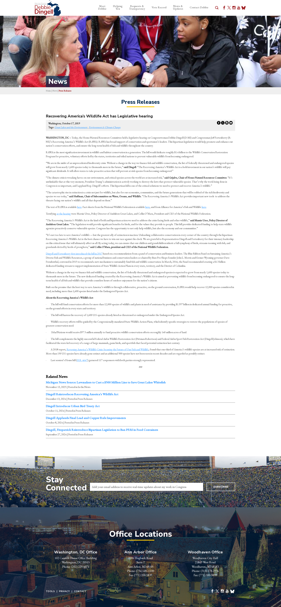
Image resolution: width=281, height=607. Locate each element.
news (55, 90)
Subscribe (220, 487)
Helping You (118, 7)
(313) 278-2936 (210, 571)
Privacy (64, 591)
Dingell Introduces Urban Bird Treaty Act (73, 406)
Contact (80, 591)
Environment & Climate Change (104, 127)
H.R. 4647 (82, 360)
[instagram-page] (234, 8)
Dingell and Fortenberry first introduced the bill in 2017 (74, 253)
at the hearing (64, 213)
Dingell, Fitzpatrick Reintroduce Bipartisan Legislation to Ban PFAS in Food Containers (102, 430)
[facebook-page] (224, 8)
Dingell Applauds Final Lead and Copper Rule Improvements (86, 418)
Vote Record (159, 7)
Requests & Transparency (137, 7)
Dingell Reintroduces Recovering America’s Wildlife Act (82, 394)
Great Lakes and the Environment (70, 127)
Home (48, 90)
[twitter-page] (229, 8)
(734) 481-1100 (145, 571)
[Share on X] (223, 123)
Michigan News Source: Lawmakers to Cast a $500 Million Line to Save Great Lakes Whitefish (106, 382)
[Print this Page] (227, 123)
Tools (50, 591)
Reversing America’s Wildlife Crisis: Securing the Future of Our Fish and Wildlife (108, 349)
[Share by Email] (231, 123)
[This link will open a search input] (217, 8)
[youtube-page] (238, 8)
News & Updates (178, 7)
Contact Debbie (199, 7)
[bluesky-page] (243, 8)
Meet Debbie (102, 7)
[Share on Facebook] (219, 123)
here (79, 207)
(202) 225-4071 (80, 567)
